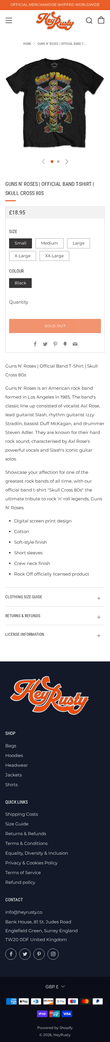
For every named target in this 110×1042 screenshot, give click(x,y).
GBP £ (51, 986)
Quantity (18, 302)
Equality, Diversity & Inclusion (36, 853)
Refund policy (20, 882)
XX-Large (54, 255)
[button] (52, 161)
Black (20, 283)
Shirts (11, 784)
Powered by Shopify (55, 1027)
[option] (55, 103)
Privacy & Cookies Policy (31, 863)
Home (27, 44)
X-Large (23, 255)
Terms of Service (23, 872)
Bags (10, 745)
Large (78, 243)
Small (20, 243)
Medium (49, 243)
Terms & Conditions (26, 843)
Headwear (16, 765)
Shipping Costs (21, 814)
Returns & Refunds (25, 833)
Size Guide (16, 824)
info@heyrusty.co (23, 912)
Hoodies (14, 755)
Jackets (13, 775)
